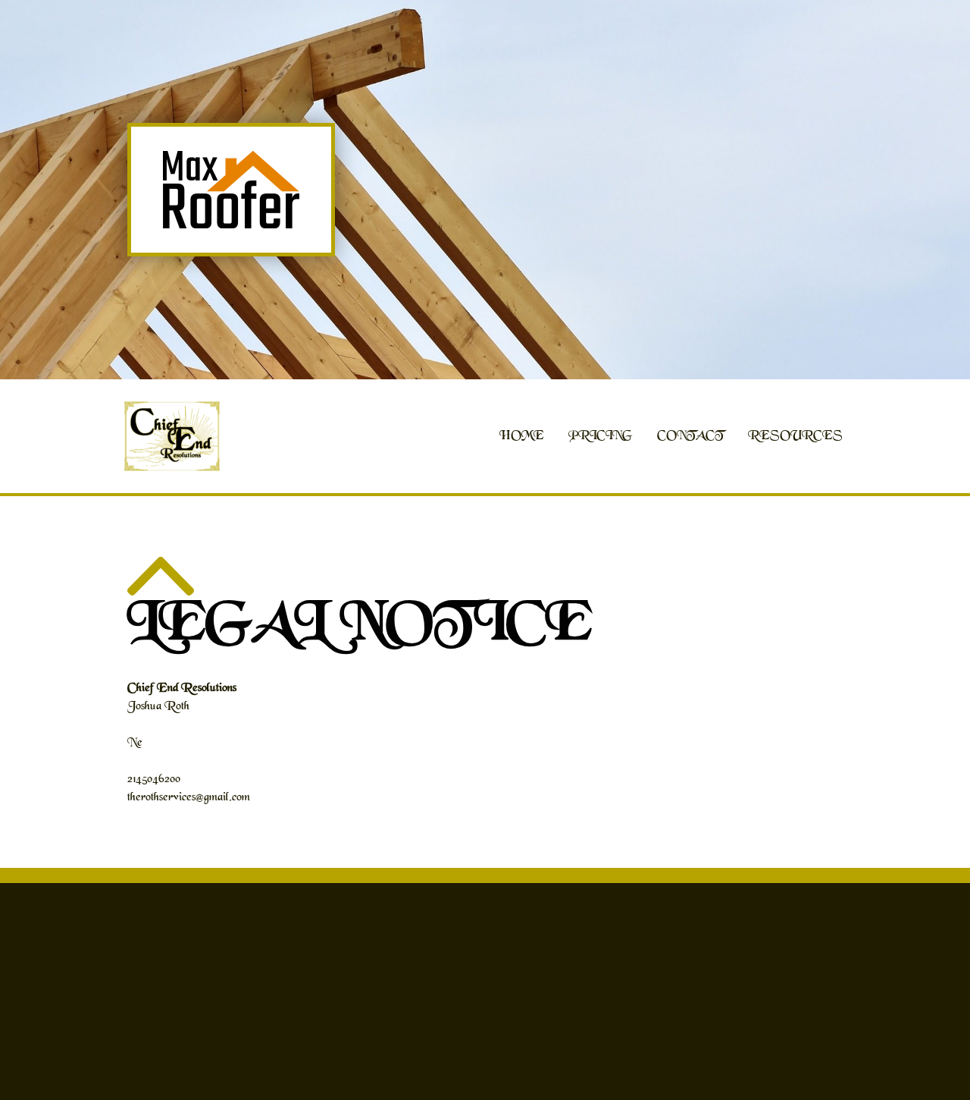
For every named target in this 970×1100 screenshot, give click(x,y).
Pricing (600, 436)
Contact (690, 436)
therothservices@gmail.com (188, 798)
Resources (795, 436)
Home (521, 436)
